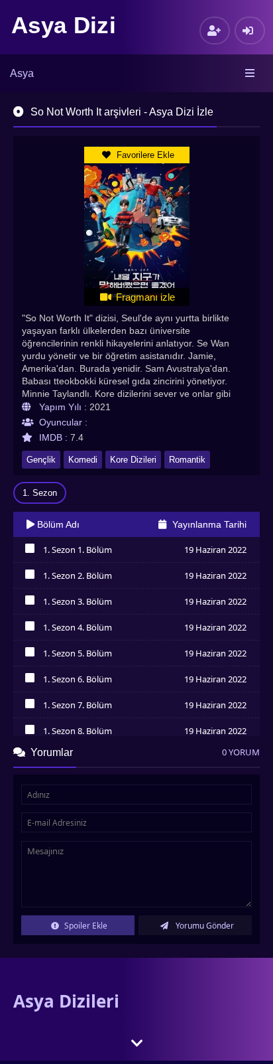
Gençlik (41, 460)
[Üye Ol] (214, 30)
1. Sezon (40, 493)
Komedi (82, 460)
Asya (22, 73)
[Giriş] (250, 30)
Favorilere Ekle (144, 155)
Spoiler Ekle (84, 925)
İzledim (29, 551)
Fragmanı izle (144, 297)
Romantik (187, 460)
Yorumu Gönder (204, 925)
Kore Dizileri (133, 460)
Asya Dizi (63, 25)
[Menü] (250, 73)
